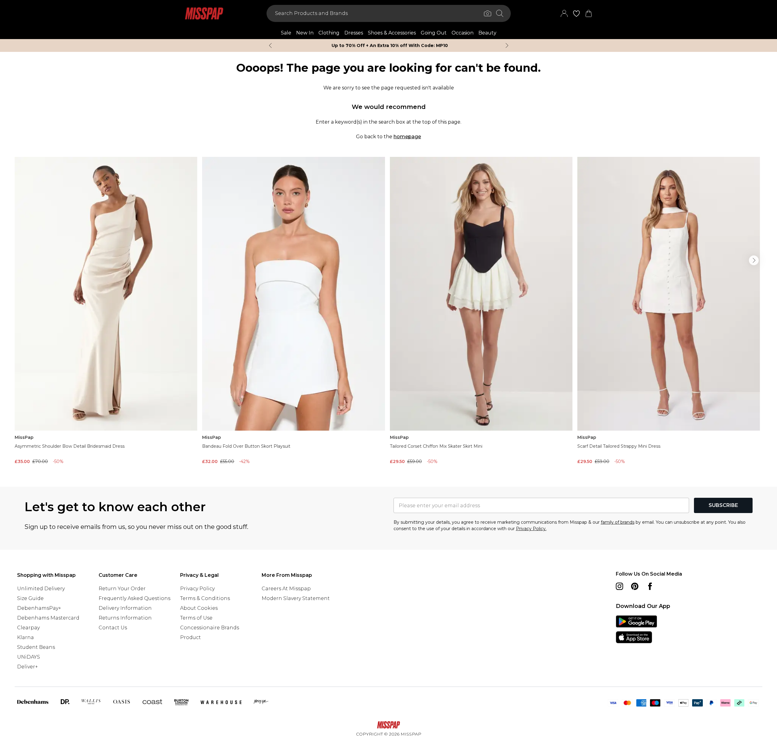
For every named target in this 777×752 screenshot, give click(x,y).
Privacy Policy (197, 588)
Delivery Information (125, 608)
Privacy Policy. (531, 528)
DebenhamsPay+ (39, 608)
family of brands (617, 522)
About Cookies (199, 608)
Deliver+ (27, 667)
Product (190, 637)
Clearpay (28, 628)
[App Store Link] (636, 629)
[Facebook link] (650, 586)
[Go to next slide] (754, 260)
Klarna (25, 637)
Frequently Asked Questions (134, 598)
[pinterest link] (634, 586)
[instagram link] (619, 586)
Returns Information (125, 618)
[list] (388, 312)
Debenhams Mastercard (48, 618)
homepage (407, 136)
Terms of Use (196, 618)
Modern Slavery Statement (296, 598)
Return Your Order (122, 588)
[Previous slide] (270, 45)
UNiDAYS (28, 657)
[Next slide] (507, 45)
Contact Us (113, 628)
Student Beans (36, 647)
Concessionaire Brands (209, 628)
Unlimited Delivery (41, 588)
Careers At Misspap (286, 588)
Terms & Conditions (205, 598)
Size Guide (30, 598)
